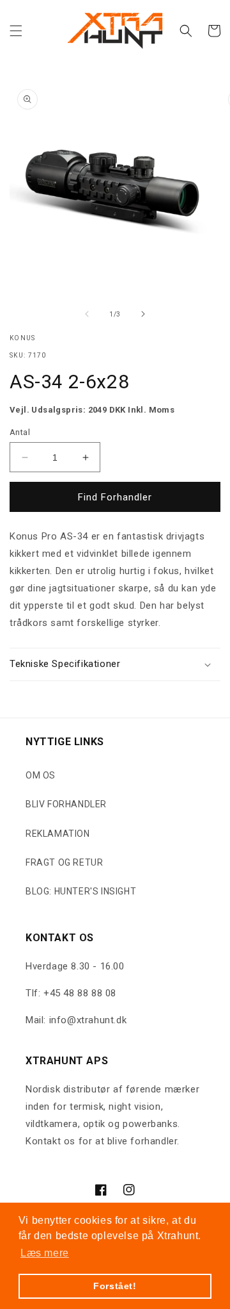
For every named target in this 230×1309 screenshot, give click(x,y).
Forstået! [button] (114, 1286)
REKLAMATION (58, 833)
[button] (16, 31)
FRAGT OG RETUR (64, 862)
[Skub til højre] (143, 314)
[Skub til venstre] (87, 314)
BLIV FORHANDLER (66, 804)
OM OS (41, 775)
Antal (20, 432)
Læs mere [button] (44, 1252)
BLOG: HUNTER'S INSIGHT (81, 891)
